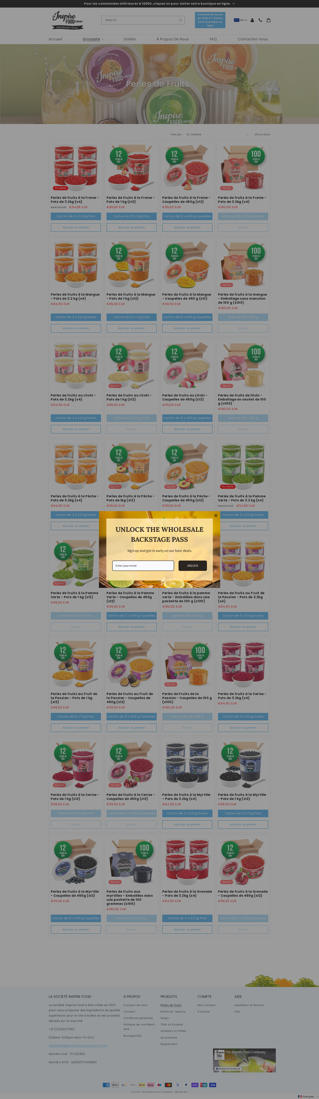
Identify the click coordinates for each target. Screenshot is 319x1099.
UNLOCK (192, 565)
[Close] (215, 515)
